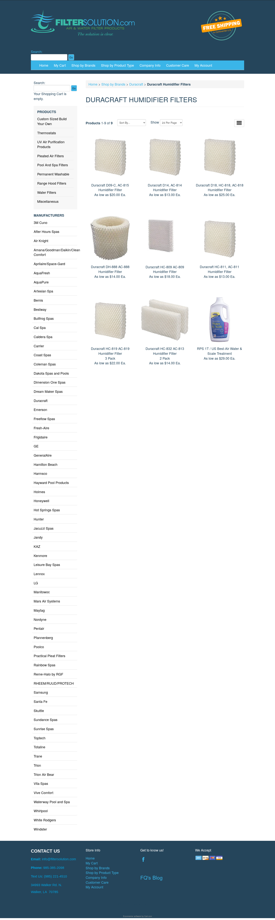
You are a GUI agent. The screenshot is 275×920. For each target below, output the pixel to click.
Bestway (40, 309)
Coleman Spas (45, 364)
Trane (38, 756)
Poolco (39, 646)
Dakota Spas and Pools (51, 373)
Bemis (38, 300)
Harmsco (40, 473)
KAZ (37, 546)
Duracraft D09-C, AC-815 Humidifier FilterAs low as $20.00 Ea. (110, 190)
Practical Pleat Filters (49, 655)
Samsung (41, 692)
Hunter (39, 519)
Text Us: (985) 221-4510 (49, 876)
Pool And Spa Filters (52, 164)
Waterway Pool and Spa (52, 801)
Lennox (39, 573)
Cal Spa (40, 327)
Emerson (40, 409)
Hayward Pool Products (51, 482)
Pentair (39, 628)
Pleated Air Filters (50, 155)
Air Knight (41, 240)
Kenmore (40, 555)
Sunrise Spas (44, 728)
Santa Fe (40, 701)
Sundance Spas (45, 719)
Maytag (39, 610)
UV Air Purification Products (51, 144)
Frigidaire (41, 437)
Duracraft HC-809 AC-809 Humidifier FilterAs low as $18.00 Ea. (165, 271)
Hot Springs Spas (47, 509)
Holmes (39, 491)
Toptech (39, 737)
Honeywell (41, 500)
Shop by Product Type (117, 65)
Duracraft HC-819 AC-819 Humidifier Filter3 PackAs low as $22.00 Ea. (110, 355)
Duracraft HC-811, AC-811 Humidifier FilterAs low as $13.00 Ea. (219, 271)
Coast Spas (42, 354)
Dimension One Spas (49, 382)
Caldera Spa (43, 336)
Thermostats (46, 132)
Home (43, 65)
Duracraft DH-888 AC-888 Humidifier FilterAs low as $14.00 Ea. (110, 271)
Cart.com (148, 916)
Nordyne (40, 619)
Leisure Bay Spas (47, 564)
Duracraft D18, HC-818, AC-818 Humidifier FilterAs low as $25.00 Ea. (219, 190)
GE (36, 446)
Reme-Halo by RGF (48, 674)
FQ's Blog (151, 877)
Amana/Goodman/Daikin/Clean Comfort (55, 252)
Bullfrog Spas (44, 318)
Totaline (39, 746)
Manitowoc (42, 591)
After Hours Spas (46, 231)
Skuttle (39, 710)
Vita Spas (41, 783)
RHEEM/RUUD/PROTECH (54, 683)
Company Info (150, 65)
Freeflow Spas (44, 418)
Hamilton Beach (45, 464)
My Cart (60, 65)
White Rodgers (45, 819)
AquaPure (41, 282)
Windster (40, 829)
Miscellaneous (48, 201)
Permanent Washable (53, 173)
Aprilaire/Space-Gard (49, 263)
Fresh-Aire (41, 427)
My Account (203, 65)
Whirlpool (41, 810)
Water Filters (46, 192)
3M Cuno (40, 222)
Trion (37, 765)
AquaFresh (42, 272)
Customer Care (177, 65)
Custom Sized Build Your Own (52, 121)
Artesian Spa (43, 291)
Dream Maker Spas (48, 391)
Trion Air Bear (44, 774)
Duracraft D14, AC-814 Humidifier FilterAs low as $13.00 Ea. (165, 190)
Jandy (38, 537)
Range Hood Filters (51, 183)
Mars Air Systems (47, 601)
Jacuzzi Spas (44, 528)
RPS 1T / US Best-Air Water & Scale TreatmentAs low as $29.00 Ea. (219, 353)
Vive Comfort (43, 792)
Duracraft (41, 400)
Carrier (39, 345)
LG (36, 582)
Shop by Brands (83, 65)
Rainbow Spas (44, 664)
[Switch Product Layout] (239, 123)
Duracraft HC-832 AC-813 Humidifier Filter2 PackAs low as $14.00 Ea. (165, 355)
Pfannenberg (43, 637)
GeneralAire (43, 455)
